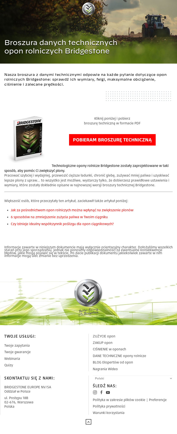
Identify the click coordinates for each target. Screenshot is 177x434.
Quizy (8, 365)
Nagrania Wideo (105, 369)
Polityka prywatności (109, 406)
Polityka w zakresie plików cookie (119, 400)
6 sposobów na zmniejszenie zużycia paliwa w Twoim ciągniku (59, 217)
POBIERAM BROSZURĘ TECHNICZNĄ (112, 140)
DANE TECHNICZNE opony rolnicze (119, 356)
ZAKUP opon (102, 342)
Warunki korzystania (109, 412)
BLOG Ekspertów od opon (113, 362)
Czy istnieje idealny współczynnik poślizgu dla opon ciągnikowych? (62, 224)
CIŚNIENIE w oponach (109, 349)
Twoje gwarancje (17, 352)
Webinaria (12, 358)
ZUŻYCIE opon (104, 336)
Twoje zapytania (17, 345)
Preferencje (158, 400)
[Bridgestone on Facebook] (101, 392)
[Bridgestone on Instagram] (95, 392)
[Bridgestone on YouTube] (108, 392)
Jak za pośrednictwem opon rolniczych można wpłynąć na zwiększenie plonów (72, 210)
